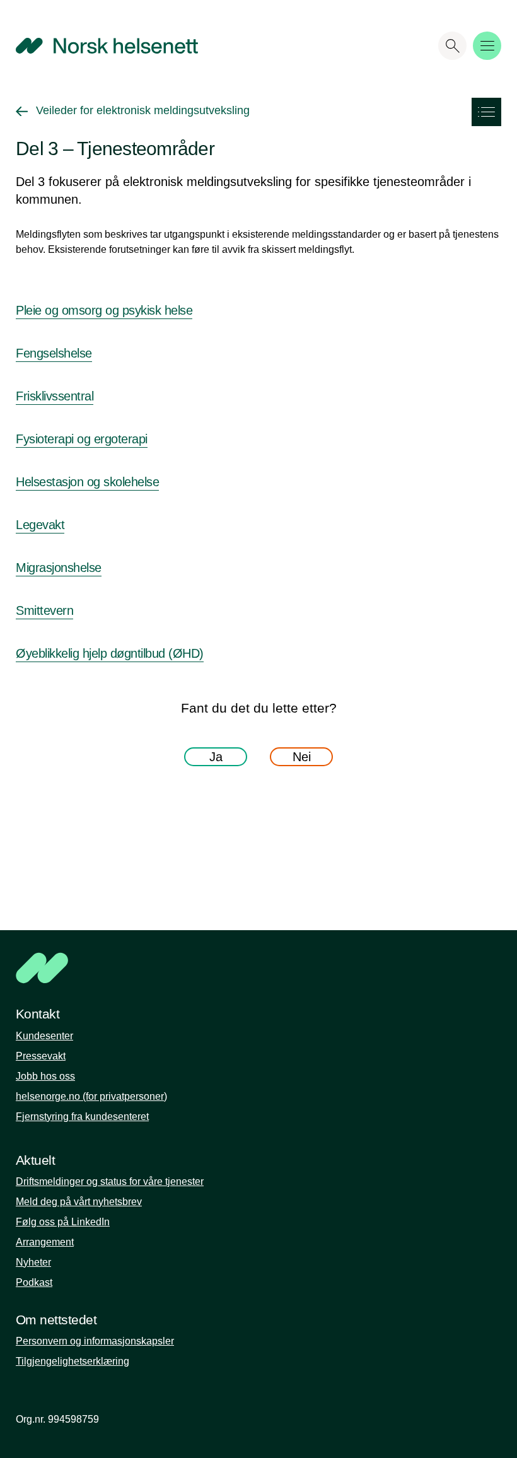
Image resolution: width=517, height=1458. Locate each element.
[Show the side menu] (486, 112)
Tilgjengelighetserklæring (72, 1361)
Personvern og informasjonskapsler (95, 1341)
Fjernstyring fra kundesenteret (82, 1116)
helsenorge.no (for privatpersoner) (91, 1096)
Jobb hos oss (45, 1076)
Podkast (34, 1282)
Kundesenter (44, 1035)
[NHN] (211, 968)
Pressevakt (41, 1056)
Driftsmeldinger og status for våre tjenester (110, 1181)
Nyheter (33, 1262)
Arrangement (45, 1242)
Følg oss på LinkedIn (63, 1221)
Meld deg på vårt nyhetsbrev (79, 1201)
